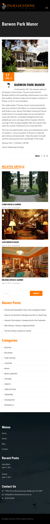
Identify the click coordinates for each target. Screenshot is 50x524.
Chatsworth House (10, 242)
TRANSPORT (8, 395)
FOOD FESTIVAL (10, 358)
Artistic (4, 474)
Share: (37, 156)
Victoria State (17, 92)
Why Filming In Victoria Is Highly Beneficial (19, 326)
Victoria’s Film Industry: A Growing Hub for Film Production (25, 320)
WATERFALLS (9, 405)
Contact (5, 449)
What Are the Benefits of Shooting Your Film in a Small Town (25, 315)
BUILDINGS (8, 353)
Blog (3, 444)
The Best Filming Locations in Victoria (17, 331)
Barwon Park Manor (29, 85)
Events (4, 438)
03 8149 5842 (9, 498)
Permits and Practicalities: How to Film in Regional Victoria (25, 310)
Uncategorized (9, 400)
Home (4, 433)
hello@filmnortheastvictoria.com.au (18, 494)
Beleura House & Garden (12, 280)
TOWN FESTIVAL (10, 389)
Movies (6, 368)
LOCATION (8, 363)
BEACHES (7, 348)
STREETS (7, 384)
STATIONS (7, 379)
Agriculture (6, 464)
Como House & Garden (11, 204)
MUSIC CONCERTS (10, 374)
